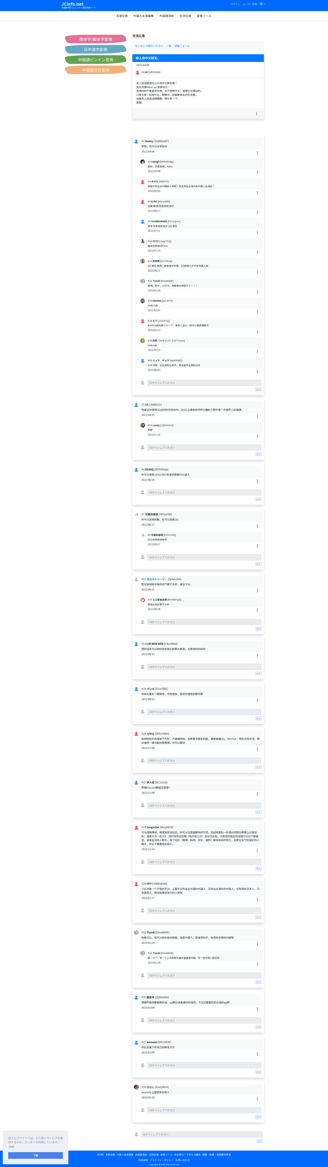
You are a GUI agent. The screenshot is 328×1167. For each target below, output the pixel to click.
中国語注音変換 (96, 70)
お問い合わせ (182, 1160)
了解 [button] (35, 1155)
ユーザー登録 (250, 4)
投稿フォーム (182, 46)
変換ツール (204, 16)
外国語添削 (166, 16)
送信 (258, 389)
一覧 (168, 46)
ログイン (235, 4)
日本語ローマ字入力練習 (187, 1154)
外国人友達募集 (143, 16)
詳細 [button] (11, 1147)
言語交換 (122, 16)
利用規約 (143, 1160)
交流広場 (185, 16)
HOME (100, 1154)
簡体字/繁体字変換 (95, 39)
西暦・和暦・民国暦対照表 (216, 1154)
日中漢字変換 (95, 49)
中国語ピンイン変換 (95, 59)
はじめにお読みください (149, 46)
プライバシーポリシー (162, 1160)
